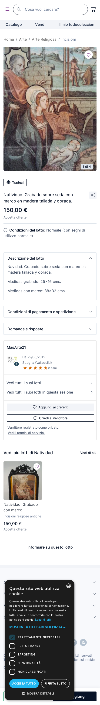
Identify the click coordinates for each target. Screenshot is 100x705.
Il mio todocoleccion (76, 24)
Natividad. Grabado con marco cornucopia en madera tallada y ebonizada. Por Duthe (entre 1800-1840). (22, 507)
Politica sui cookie (81, 660)
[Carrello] (93, 9)
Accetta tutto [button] (24, 683)
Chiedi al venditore (53, 418)
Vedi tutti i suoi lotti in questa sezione (40, 392)
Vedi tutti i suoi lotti (24, 383)
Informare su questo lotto (50, 547)
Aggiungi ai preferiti (53, 407)
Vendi (40, 24)
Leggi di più (43, 620)
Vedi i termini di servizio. (26, 433)
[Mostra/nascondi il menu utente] (6, 9)
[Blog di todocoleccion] (83, 642)
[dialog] (39, 640)
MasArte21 (16, 347)
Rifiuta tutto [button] (55, 683)
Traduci (17, 182)
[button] (50, 258)
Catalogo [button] (14, 24)
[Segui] (88, 54)
